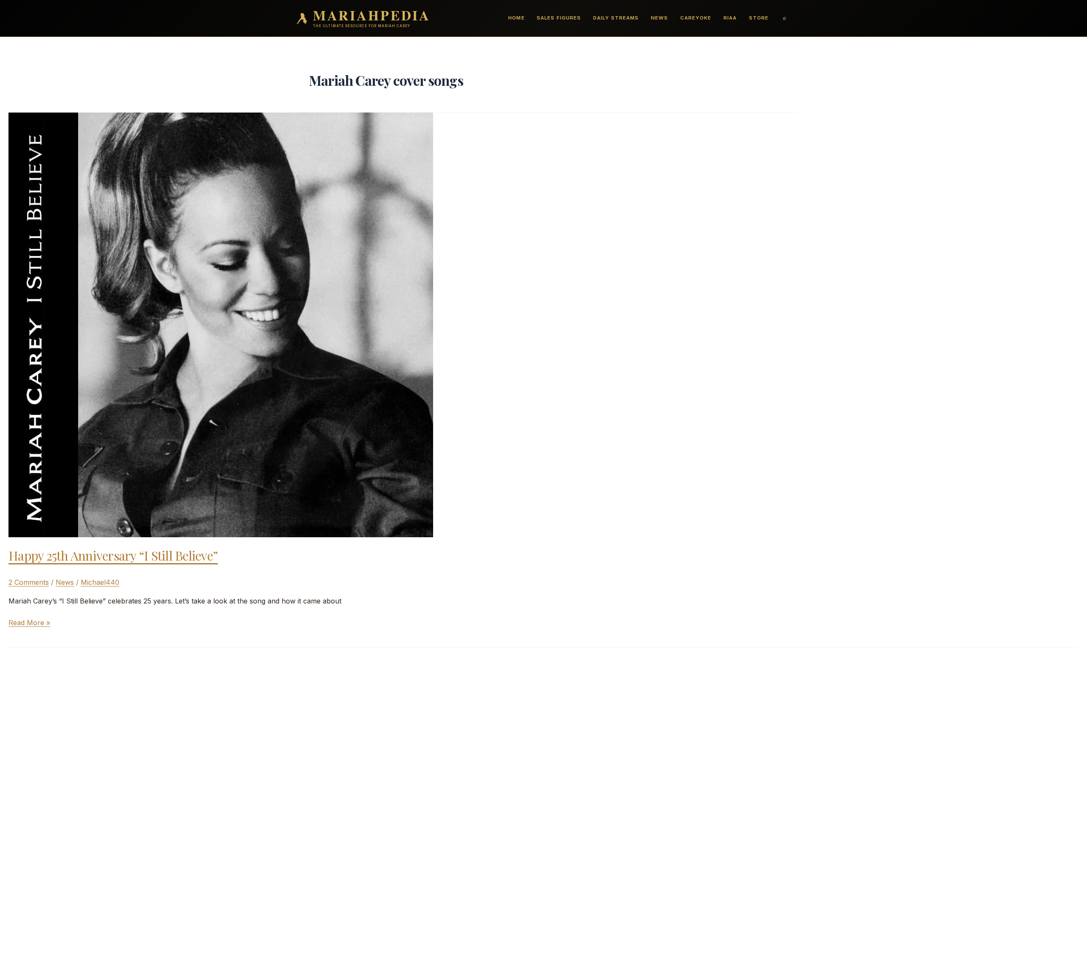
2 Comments (28, 582)
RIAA (730, 18)
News (659, 18)
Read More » (29, 623)
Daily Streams (616, 18)
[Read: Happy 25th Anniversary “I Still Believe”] (220, 324)
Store (759, 18)
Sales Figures (558, 18)
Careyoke (695, 18)
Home (516, 18)
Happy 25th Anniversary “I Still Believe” (113, 555)
